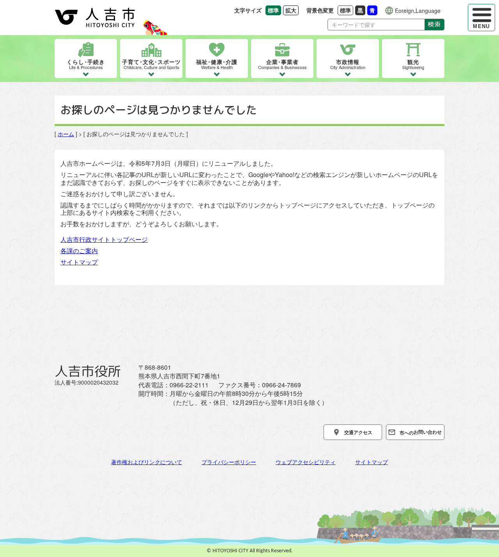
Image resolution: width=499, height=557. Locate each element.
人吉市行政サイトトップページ (104, 239)
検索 (434, 24)
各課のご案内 (79, 250)
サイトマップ (79, 261)
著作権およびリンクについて (146, 462)
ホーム (66, 134)
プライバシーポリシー (229, 462)
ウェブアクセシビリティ (306, 462)
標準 (346, 10)
